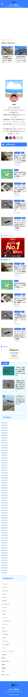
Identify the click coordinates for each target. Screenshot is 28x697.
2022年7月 (4, 545)
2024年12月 (4, 472)
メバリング (5, 641)
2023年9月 (4, 510)
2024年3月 (4, 495)
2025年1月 (4, 470)
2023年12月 (4, 502)
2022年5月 (4, 550)
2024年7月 (4, 485)
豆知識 (4, 668)
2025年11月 (4, 445)
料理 (3, 658)
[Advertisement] (14, 23)
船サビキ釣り (5, 661)
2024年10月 (4, 477)
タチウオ (4, 631)
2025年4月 (4, 462)
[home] (21, 137)
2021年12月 (4, 563)
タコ (3, 627)
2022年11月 (4, 535)
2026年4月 (4, 432)
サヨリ (4, 614)
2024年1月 (4, 500)
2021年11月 (4, 565)
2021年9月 (4, 570)
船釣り (4, 664)
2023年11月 (4, 505)
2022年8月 (4, 543)
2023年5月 (4, 520)
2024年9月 (4, 480)
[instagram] (14, 137)
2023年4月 (4, 522)
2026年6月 (4, 427)
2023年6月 (4, 517)
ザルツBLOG (14, 5)
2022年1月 (4, 560)
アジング (4, 584)
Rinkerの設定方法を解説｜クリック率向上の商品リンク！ (20, 174)
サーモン (4, 611)
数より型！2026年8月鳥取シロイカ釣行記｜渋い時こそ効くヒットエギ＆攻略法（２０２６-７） (20, 158)
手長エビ (4, 654)
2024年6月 (4, 487)
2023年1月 (4, 530)
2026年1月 (4, 440)
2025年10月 (4, 447)
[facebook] (10, 137)
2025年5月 (4, 460)
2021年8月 (4, 573)
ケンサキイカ (5, 604)
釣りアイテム (5, 675)
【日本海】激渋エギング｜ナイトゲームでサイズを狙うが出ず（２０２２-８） (20, 60)
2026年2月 (4, 437)
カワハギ (4, 597)
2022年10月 (4, 537)
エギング (4, 594)
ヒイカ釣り (5, 634)
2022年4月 (4, 553)
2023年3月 (4, 525)
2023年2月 (4, 527)
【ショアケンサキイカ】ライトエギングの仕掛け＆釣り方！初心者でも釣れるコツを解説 (20, 224)
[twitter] (6, 137)
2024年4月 (4, 492)
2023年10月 (4, 507)
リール (4, 648)
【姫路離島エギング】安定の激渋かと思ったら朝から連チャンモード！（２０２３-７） (7, 60)
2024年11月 (4, 475)
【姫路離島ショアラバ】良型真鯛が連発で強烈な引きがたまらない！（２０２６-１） (20, 206)
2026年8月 (4, 422)
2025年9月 (4, 450)
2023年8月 (4, 512)
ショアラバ (5, 624)
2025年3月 (4, 465)
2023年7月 (4, 515)
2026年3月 (4, 435)
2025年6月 (4, 457)
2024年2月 (4, 497)
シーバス (4, 617)
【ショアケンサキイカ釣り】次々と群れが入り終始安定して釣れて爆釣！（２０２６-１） (20, 189)
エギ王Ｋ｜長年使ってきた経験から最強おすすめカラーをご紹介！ (20, 371)
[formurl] (17, 137)
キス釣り (4, 601)
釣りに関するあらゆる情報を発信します (14, 691)
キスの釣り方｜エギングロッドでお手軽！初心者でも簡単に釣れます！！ (20, 400)
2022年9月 (4, 540)
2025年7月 (4, 455)
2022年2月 (4, 558)
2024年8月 (4, 482)
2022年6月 (4, 548)
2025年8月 (4, 452)
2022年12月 (4, 532)
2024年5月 (4, 490)
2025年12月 (4, 442)
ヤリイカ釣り (5, 644)
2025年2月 (4, 467)
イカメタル (5, 590)
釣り (3, 671)
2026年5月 (4, 430)
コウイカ (4, 607)
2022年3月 (4, 555)
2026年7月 (4, 425)
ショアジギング (6, 621)
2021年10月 (4, 568)
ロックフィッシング (7, 651)
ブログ (4, 638)
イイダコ (4, 587)
